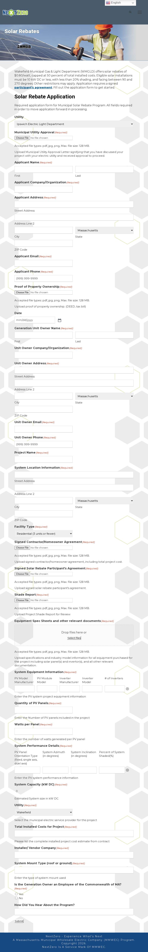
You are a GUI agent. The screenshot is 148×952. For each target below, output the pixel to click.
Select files (74, 637)
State (78, 236)
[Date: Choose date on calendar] (59, 320)
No (21, 898)
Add (127, 688)
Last (78, 175)
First (17, 175)
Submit (19, 921)
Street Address (24, 210)
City (16, 236)
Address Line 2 (24, 223)
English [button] (115, 2)
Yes (21, 894)
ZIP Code (20, 249)
